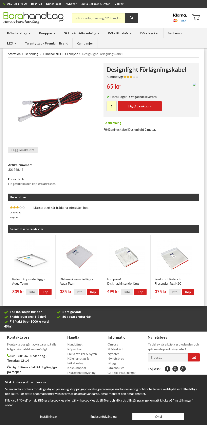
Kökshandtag (17, 33)
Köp (45, 292)
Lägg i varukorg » (140, 106)
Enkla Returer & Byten (95, 3)
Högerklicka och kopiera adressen (32, 183)
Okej (158, 416)
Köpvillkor (74, 349)
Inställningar (48, 416)
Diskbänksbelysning (81, 372)
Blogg (112, 363)
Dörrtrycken (149, 33)
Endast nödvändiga (103, 416)
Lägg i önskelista (22, 150)
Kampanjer (85, 43)
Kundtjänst (53, 3)
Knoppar (45, 33)
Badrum (174, 33)
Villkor (119, 3)
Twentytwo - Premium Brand (46, 43)
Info (32, 292)
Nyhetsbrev (116, 358)
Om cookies (116, 368)
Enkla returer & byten (82, 354)
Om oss (113, 344)
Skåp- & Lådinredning (80, 33)
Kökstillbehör (118, 33)
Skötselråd (115, 349)
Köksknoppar (76, 368)
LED (10, 43)
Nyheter (71, 3)
